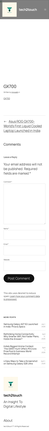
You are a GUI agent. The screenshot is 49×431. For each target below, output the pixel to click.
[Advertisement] (24, 52)
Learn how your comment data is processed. (22, 298)
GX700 (7, 98)
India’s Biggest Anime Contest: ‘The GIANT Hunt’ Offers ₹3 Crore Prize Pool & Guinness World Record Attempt (20, 350)
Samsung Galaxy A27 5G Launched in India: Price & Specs (21, 325)
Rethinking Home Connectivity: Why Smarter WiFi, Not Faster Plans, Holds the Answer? (21, 336)
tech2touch (28, 9)
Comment (8, 182)
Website (7, 260)
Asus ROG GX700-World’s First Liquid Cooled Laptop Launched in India (23, 126)
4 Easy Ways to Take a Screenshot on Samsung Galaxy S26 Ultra (20, 362)
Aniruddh (15, 92)
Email (6, 244)
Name (6, 228)
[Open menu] (45, 9)
